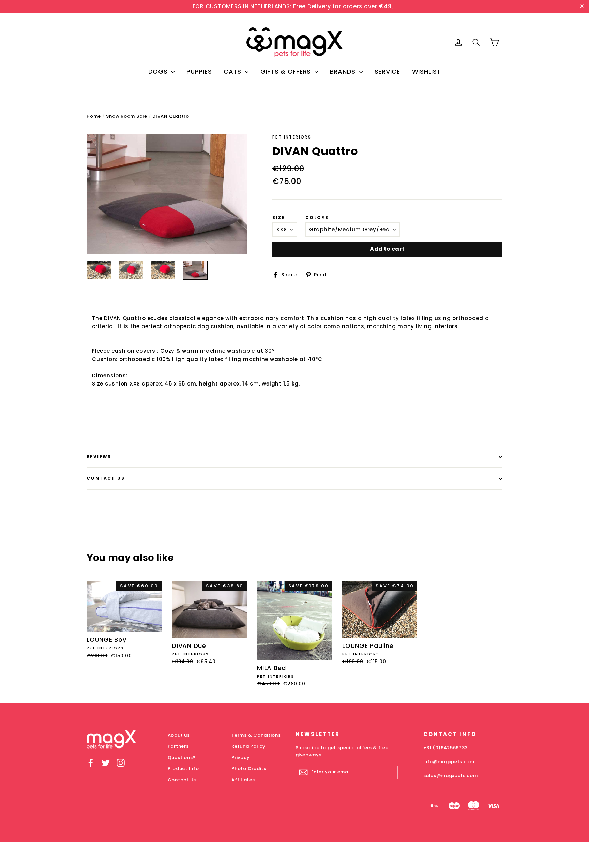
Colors (317, 217)
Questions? (182, 757)
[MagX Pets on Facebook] (91, 762)
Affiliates (243, 779)
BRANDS (344, 71)
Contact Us (106, 478)
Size (278, 217)
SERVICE (387, 71)
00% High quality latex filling (200, 359)
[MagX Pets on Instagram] (121, 762)
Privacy (240, 757)
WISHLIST (426, 71)
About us (179, 735)
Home (94, 116)
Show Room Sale (126, 116)
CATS (233, 71)
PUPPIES (199, 71)
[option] (167, 194)
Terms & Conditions (256, 735)
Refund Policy (248, 746)
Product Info (183, 768)
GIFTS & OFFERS (286, 71)
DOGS (159, 71)
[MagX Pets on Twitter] (106, 762)
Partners (178, 746)
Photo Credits (248, 768)
